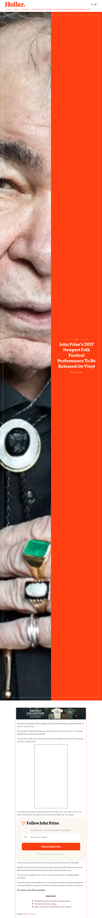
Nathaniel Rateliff (38, 733)
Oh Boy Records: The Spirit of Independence (52, 900)
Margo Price (22, 733)
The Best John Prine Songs (45, 903)
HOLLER (7, 9)
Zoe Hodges (77, 372)
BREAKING (25, 9)
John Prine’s (22, 723)
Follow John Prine (51, 846)
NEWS (16, 9)
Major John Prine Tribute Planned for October (52, 906)
